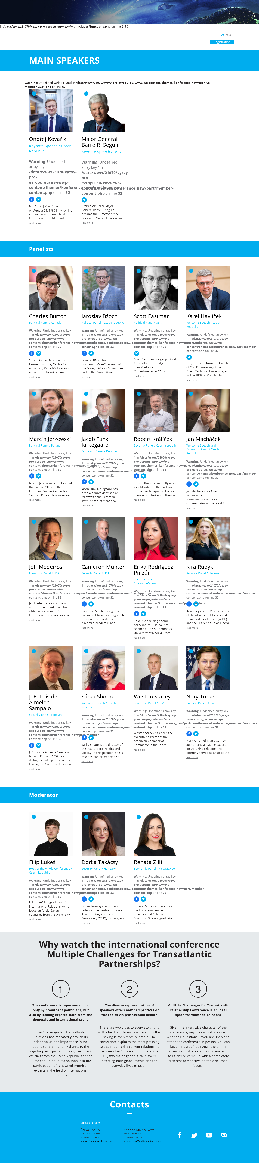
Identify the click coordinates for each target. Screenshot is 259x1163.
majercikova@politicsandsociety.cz (143, 1141)
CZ (222, 35)
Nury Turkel (201, 696)
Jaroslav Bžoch (100, 316)
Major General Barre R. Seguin (101, 141)
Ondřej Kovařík (47, 138)
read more (35, 223)
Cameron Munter (103, 566)
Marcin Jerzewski (50, 438)
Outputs (134, 42)
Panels (86, 42)
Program (100, 42)
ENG (228, 35)
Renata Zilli (148, 862)
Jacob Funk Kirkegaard (95, 441)
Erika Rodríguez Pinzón (153, 569)
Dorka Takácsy (100, 862)
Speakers (117, 42)
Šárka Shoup (97, 696)
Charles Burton (48, 316)
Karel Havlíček (204, 316)
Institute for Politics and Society (156, 35)
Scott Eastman (152, 316)
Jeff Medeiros (45, 566)
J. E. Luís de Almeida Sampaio (43, 702)
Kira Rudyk (199, 566)
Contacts (200, 42)
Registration (222, 42)
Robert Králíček (153, 438)
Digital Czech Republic (200, 35)
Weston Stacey (152, 696)
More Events (155, 42)
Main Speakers (64, 60)
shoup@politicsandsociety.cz (97, 1141)
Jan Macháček (203, 438)
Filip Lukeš (42, 862)
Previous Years (179, 42)
